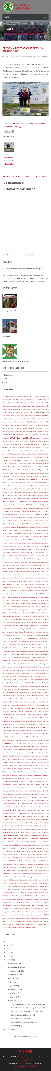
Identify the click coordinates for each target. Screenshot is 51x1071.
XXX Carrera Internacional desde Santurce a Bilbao (21, 899)
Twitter (30, 123)
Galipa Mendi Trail (8, 626)
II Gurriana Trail (37, 645)
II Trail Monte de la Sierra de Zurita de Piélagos (29, 648)
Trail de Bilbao (33, 788)
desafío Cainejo (20, 603)
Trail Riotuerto (40, 813)
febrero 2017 (15, 1000)
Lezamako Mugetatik (9, 683)
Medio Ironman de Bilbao (24, 730)
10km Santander (35, 422)
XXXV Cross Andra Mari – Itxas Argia (30, 915)
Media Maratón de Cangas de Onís (27, 715)
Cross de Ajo (13, 575)
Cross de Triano (22, 581)
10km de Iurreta (36, 409)
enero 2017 (14, 1026)
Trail (44, 778)
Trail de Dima (7, 791)
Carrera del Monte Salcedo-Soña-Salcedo (30, 533)
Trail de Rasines (40, 794)
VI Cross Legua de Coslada (37, 832)
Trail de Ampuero (22, 788)
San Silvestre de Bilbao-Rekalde (27, 759)
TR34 (40, 778)
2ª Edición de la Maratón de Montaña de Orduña (30, 444)
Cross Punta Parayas (9, 594)
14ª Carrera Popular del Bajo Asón (37, 425)
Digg (19, 126)
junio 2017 (14, 986)
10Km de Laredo (35, 412)
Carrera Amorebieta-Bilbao (22, 524)
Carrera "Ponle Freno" (26, 521)
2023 (9, 941)
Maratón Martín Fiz (16, 699)
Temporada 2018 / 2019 (26, 778)
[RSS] (27, 1051)
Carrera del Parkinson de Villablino (36, 537)
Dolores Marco (16, 606)
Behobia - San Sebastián (20, 495)
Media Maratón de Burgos (35, 711)
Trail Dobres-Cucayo (20, 797)
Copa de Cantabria (30, 559)
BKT (30, 502)
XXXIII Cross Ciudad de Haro (18, 908)
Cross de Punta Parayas (41, 578)
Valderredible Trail (21, 832)
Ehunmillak (12, 616)
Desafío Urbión (44, 603)
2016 (13, 437)
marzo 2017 (15, 997)
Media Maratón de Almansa (24, 708)
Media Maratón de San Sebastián (23, 718)
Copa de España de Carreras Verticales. (28, 568)
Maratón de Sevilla (9, 695)
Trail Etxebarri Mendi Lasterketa (35, 800)
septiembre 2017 (17, 975)
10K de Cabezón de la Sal (29, 400)
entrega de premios (22, 616)
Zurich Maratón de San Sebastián (26, 924)
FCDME (34, 622)
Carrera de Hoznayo (37, 524)
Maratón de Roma (43, 692)
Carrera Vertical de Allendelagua (32, 543)
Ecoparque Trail (23, 610)
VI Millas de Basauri (37, 842)
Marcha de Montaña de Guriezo (27, 702)
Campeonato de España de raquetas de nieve (17, 511)
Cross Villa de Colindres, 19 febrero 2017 (27, 1011)
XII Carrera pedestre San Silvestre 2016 (33, 854)
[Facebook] (23, 1051)
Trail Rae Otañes (29, 813)
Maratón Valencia (30, 699)
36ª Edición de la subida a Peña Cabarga (27, 457)
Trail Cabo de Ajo (29, 781)
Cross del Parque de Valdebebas (38, 581)
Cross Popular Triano (42, 591)
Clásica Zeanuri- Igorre (27, 552)
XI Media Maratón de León (33, 851)
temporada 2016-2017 (41, 775)
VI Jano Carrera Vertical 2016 (21, 842)
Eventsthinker (16, 622)
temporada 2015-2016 (26, 775)
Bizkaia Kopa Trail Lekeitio (19, 502)
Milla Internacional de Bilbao (21, 737)
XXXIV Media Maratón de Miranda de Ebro (23, 912)
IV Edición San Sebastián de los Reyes (34, 664)
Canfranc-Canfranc (13, 521)
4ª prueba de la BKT (32, 479)
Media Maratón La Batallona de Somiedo (30, 724)
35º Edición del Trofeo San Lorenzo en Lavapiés (23, 454)
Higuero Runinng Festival (37, 635)
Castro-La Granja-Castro (17, 549)
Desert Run (6, 606)
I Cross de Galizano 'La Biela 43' (37, 641)
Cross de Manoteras (15, 578)
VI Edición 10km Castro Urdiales (35, 835)
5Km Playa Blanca (20, 482)
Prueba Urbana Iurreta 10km (33, 746)
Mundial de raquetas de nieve (33, 740)
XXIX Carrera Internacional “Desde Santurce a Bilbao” (21, 889)
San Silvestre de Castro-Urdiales (25, 762)
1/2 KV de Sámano (8, 396)
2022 (9, 945)
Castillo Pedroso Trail (18, 546)
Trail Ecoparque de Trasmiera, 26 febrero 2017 (29, 1004)
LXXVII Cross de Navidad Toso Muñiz (21, 686)
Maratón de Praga (15, 692)
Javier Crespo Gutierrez (24, 670)
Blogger (33, 1036)
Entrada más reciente (11, 176)
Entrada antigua (42, 176)
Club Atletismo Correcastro (27, 1057)
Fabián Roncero (26, 622)
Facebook (19, 123)
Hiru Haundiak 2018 (18, 638)
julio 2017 (14, 982)
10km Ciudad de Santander (32, 406)
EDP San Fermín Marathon (40, 613)
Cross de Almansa (24, 575)
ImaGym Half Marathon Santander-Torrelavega (20, 661)
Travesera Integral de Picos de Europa (27, 819)
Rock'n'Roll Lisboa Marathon (36, 753)
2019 (33, 437)
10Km (15, 403)
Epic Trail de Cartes (36, 616)
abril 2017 (14, 993)
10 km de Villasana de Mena (37, 396)
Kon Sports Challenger (21, 676)
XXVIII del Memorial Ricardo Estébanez (35, 896)
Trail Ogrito (41, 810)
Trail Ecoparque (32, 797)
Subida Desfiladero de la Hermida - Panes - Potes (31, 772)
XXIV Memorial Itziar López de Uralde (36, 886)
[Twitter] (19, 1051)
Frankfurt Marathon (42, 622)
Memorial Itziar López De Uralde (21, 734)
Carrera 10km (39, 521)
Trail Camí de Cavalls (42, 781)
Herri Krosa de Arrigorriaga (25, 632)
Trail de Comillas (43, 788)
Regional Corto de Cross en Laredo (31, 750)
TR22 (36, 778)
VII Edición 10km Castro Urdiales (20, 845)
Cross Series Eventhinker (10, 597)
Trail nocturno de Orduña (27, 810)
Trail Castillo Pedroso (10, 784)
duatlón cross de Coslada (31, 606)
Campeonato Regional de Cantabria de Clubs (17, 517)
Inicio (28, 176)
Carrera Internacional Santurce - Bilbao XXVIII (17, 540)
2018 (26, 437)
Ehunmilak (5, 616)
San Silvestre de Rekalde (22, 765)
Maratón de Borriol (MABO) (19, 689)
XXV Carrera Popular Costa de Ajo (37, 893)
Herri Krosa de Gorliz (21, 635)
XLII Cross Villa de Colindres (24, 867)
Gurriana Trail (34, 626)
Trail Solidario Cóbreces (24, 816)
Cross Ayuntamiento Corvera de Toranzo (27, 571)
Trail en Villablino (18, 800)
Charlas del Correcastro (10, 552)
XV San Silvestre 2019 (23, 870)
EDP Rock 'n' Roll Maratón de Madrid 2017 (17, 613)
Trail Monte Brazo (14, 807)
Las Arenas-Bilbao (42, 680)
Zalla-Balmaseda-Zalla (35, 921)
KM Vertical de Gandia (22, 673)
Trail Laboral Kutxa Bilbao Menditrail (29, 804)
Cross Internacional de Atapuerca (33, 584)
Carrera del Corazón (9, 533)
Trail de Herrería (37, 791)
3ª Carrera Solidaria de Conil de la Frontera (24, 470)
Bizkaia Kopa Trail (31, 498)
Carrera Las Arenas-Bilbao (40, 540)
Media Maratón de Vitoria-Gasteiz (21, 721)
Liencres (20, 683)
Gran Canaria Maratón (22, 626)
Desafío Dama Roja (32, 603)
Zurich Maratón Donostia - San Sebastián (21, 928)
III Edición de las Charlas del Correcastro (32, 654)
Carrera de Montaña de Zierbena (23, 527)
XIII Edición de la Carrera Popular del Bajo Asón (25, 861)
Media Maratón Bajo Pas (30, 705)
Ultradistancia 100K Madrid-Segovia (29, 826)
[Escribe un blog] (7, 131)
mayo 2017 (14, 989)
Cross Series (21, 594)
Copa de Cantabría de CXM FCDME (37, 562)
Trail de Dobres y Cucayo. (21, 791)
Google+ (41, 123)
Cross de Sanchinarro (9, 581)
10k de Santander (43, 400)
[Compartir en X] (10, 131)
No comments (42, 56)
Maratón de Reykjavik (29, 692)
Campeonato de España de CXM (38, 508)
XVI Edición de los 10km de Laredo (20, 874)
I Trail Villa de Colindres (24, 645)
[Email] (30, 1051)
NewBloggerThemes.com (25, 1066)
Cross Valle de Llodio (37, 600)
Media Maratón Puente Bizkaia (25, 727)
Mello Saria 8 (38, 730)
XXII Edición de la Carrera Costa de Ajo (21, 880)
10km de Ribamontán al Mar (35, 415)
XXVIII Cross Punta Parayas (12, 896)
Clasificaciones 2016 (42, 552)
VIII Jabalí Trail (18, 851)
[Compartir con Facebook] (13, 131)
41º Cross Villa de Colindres (17, 473)
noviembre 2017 (16, 967)
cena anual (29, 549)
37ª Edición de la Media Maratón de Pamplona (30, 463)
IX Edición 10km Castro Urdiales (34, 667)
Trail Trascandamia (39, 816)
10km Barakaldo (43, 403)
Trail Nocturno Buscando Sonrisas (33, 807)
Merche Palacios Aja (39, 734)
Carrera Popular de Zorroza (11, 543)
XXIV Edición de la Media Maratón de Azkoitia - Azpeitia (25, 883)
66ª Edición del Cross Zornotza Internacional (25, 486)
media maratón (16, 705)
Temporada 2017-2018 (10, 778)
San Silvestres (13, 769)
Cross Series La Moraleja (27, 597)
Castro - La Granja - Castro (35, 546)
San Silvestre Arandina (19, 756)
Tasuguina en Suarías (10, 775)
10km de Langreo (22, 412)
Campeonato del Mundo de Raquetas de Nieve (33, 514)
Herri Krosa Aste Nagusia (18, 629)
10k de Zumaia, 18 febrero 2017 (23, 1015)
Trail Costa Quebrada (33, 784)
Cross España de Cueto (11, 584)
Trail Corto (22, 784)
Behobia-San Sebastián (36, 495)
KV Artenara (42, 676)
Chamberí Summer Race (41, 549)
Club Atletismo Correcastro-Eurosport (16, 556)
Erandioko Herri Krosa (19, 619)
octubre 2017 (15, 971)
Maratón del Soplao (24, 695)
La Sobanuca (32, 680)
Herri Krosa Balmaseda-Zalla (36, 629)
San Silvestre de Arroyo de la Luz (38, 756)
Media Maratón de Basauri (15, 711)
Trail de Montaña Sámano (26, 794)
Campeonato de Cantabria (40, 502)
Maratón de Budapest (36, 689)
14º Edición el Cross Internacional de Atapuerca (18, 428)
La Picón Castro (22, 680)
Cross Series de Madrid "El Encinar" (37, 594)
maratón (38, 686)
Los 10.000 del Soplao (30, 683)
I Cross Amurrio (22, 641)
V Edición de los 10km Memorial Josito (29, 829)
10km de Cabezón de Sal (23, 409)
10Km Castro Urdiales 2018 (12, 406)
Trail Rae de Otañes (17, 813)
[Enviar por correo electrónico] (5, 131)
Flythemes (21, 1063)
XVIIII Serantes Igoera (39, 874)
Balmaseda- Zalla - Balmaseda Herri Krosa (27, 492)
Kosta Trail (34, 676)
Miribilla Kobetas (37, 737)
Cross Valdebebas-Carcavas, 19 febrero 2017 (28, 1008)
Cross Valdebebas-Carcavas (21, 56)
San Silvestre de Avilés (9, 759)
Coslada (11, 571)
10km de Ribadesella (18, 415)
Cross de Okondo (27, 578)
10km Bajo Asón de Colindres (27, 403)
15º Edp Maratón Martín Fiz (19, 431)
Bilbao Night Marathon (16, 498)
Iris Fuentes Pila (41, 661)
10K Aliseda (17, 400)
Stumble (8, 126)
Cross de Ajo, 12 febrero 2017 (22, 1018)
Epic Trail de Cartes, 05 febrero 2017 (25, 1022)
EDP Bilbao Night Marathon (39, 610)
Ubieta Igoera (35, 823)
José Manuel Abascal (39, 670)
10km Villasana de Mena (18, 425)
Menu (6, 17)
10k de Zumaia (7, 403)
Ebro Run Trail (13, 610)
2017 (7, 56)
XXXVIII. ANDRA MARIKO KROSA (17, 921)
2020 (38, 438)
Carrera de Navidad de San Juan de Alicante (33, 530)
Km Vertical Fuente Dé (37, 673)
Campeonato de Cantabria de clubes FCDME (16, 505)
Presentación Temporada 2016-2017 (26, 743)
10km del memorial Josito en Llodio (24, 419)
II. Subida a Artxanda (21, 651)
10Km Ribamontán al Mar (22, 422)
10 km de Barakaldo (21, 396)
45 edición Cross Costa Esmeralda (28, 476)
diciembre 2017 (16, 963)
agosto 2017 (15, 978)
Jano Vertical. (11, 670)
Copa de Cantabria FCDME (11, 565)
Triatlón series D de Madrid (22, 823)
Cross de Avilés (36, 575)
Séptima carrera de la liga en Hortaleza (30, 769)
